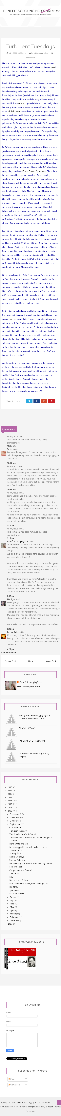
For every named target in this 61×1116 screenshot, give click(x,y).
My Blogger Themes (51, 1106)
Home (31, 661)
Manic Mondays (16, 856)
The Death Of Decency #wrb (32, 740)
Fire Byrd (11, 599)
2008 (10, 810)
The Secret (14, 873)
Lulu (11, 876)
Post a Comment (8, 652)
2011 (10, 800)
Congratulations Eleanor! (20, 870)
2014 (10, 790)
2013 (10, 794)
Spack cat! (14, 890)
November (15, 817)
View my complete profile (28, 686)
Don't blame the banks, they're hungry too (28, 883)
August (13, 897)
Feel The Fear (15, 866)
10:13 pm (11, 446)
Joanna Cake (13, 632)
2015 (10, 787)
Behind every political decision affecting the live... (31, 863)
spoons (13, 319)
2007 (10, 923)
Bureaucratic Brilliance (19, 880)
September (15, 824)
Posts (12, 1079)
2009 (10, 807)
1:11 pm (10, 538)
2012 (10, 797)
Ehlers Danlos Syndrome (34, 171)
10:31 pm (11, 489)
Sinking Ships (15, 853)
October (14, 820)
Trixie (9, 449)
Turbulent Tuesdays (18, 831)
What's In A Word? (27, 728)
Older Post (51, 661)
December (15, 814)
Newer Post (10, 661)
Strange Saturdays (17, 860)
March (13, 913)
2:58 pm (10, 596)
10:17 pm (11, 463)
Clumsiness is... (16, 827)
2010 (10, 804)
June (12, 903)
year (53, 67)
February (14, 917)
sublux (21, 103)
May (12, 907)
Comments (15, 1085)
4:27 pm (10, 649)
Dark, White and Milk (18, 843)
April (12, 910)
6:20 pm (10, 629)
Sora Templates (30, 1106)
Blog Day (13, 886)
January (13, 920)
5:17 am (10, 525)
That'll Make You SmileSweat (22, 834)
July (12, 900)
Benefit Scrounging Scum (28, 1102)
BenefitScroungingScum (18, 541)
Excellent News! (16, 893)
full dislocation (14, 111)
